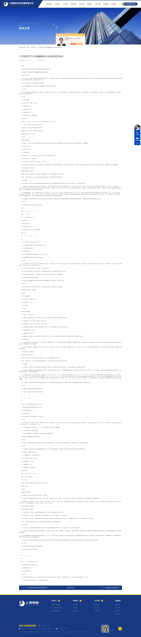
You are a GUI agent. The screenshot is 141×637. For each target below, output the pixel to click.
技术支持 (81, 4)
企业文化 (97, 607)
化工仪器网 (70, 632)
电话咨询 (137, 134)
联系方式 (75, 604)
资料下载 (98, 4)
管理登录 (76, 632)
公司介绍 (97, 604)
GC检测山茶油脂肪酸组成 (111, 587)
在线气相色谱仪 (55, 610)
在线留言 (106, 4)
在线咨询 (75, 610)
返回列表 (71, 587)
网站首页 (49, 4)
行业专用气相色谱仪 (56, 607)
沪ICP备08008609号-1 (53, 632)
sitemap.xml (83, 632)
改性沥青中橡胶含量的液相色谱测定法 (37, 587)
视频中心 (89, 4)
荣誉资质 (97, 610)
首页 (28, 47)
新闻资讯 (73, 4)
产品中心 (57, 4)
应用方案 (117, 614)
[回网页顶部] (137, 143)
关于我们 (65, 4)
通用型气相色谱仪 (56, 604)
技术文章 (33, 47)
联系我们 (114, 4)
